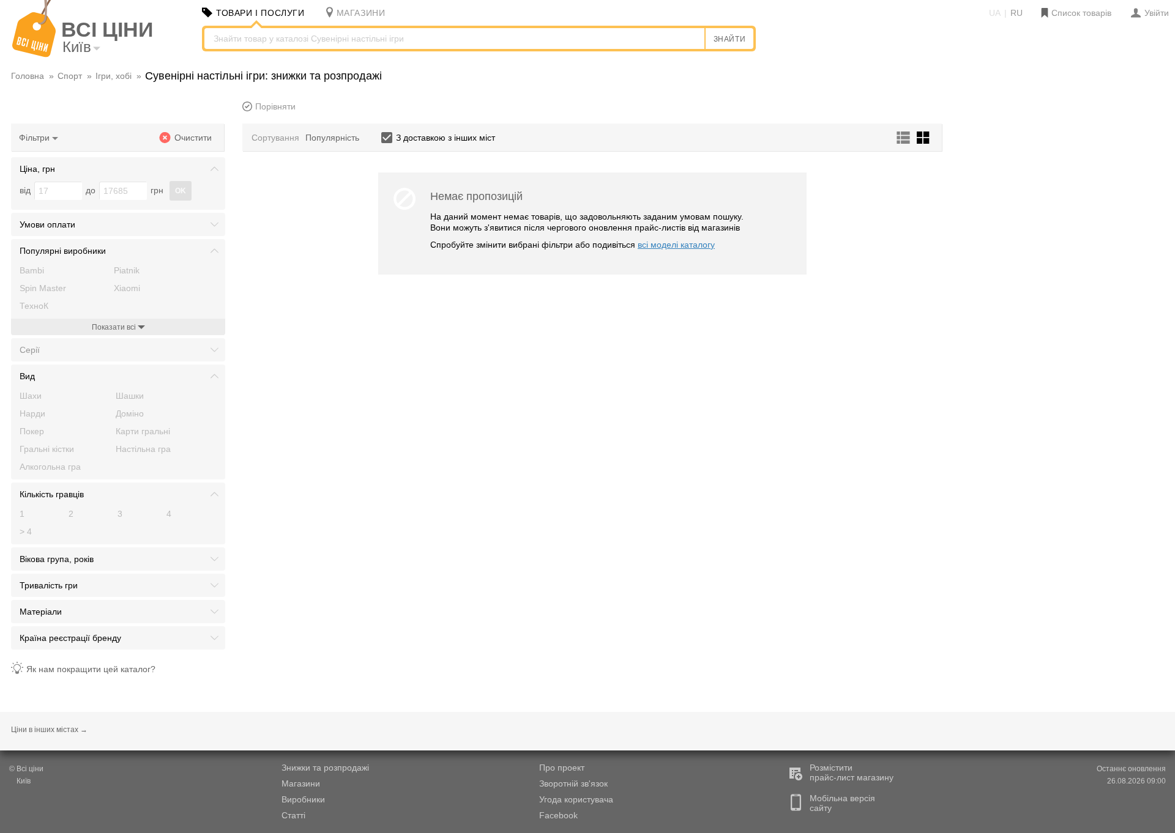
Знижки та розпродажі (325, 767)
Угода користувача (576, 799)
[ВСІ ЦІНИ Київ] (34, 54)
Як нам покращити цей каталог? (90, 669)
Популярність (332, 138)
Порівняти (275, 106)
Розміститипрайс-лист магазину (851, 772)
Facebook (558, 815)
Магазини (301, 783)
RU (1016, 13)
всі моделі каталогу (676, 245)
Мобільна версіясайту (842, 803)
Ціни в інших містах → (49, 729)
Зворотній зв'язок (573, 783)
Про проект (561, 767)
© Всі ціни (26, 769)
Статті (293, 815)
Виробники (303, 799)
